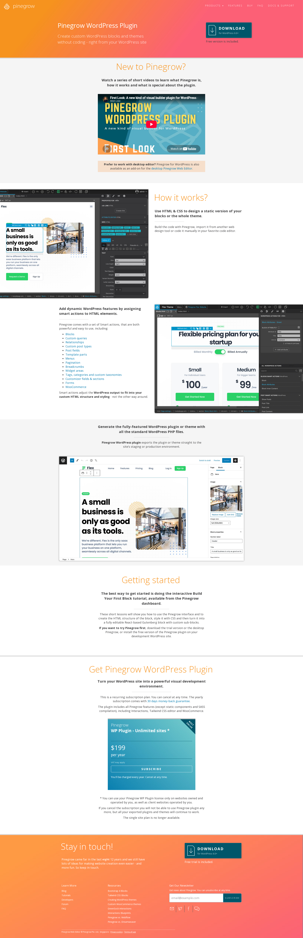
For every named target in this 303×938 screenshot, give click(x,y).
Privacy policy (116, 932)
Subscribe (151, 769)
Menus (69, 358)
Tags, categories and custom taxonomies (93, 375)
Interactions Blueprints (119, 912)
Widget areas (74, 370)
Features (235, 5)
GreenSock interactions (119, 908)
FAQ (64, 908)
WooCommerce (75, 387)
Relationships (74, 342)
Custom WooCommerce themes (124, 904)
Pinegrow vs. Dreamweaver (122, 921)
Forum (65, 904)
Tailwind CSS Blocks (118, 895)
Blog (64, 890)
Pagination (72, 362)
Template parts (76, 354)
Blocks (69, 334)
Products (213, 5)
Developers (67, 899)
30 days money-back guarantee (168, 701)
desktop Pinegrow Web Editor (171, 168)
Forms (69, 383)
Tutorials (66, 895)
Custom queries (76, 338)
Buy (250, 5)
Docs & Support (281, 5)
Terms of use (130, 932)
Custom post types (78, 346)
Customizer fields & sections (84, 379)
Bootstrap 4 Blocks (118, 890)
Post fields (72, 350)
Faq (260, 5)
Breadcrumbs (74, 367)
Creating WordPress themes (122, 899)
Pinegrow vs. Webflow (119, 917)
